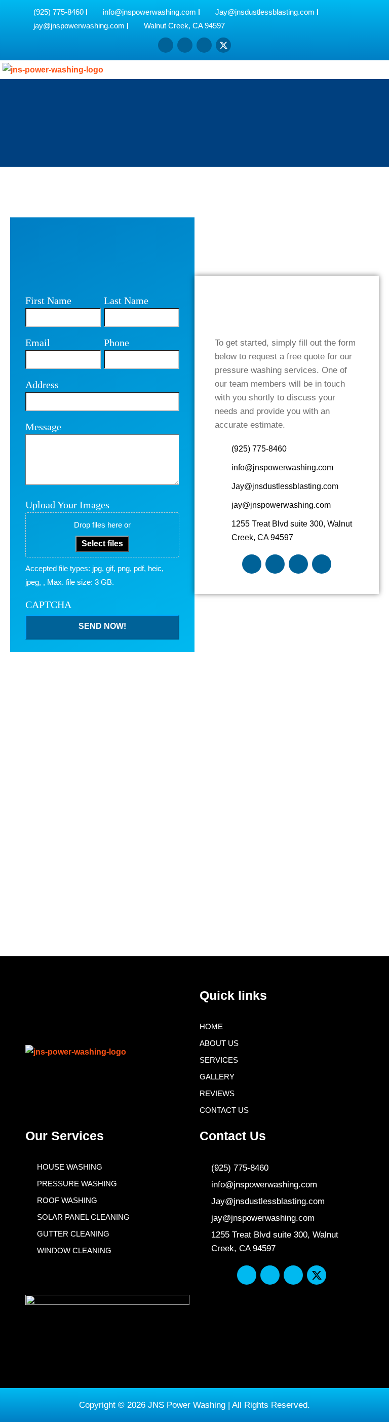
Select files (102, 543)
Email (37, 342)
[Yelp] (184, 45)
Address (42, 384)
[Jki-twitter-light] (321, 564)
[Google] (204, 45)
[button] (369, 70)
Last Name (126, 300)
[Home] (165, 45)
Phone (116, 342)
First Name (48, 300)
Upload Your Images (67, 504)
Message (43, 426)
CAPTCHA (48, 604)
